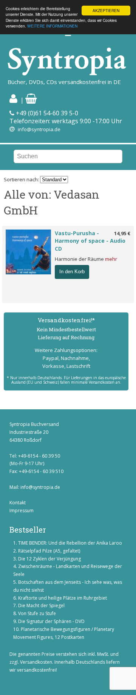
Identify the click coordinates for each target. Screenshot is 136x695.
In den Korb (72, 271)
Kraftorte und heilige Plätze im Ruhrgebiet (62, 598)
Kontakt (17, 502)
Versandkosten (36, 662)
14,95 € (122, 233)
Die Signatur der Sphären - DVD (51, 621)
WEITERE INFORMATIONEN (52, 26)
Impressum (21, 510)
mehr (111, 259)
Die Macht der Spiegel (41, 605)
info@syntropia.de (39, 129)
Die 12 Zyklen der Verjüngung (49, 559)
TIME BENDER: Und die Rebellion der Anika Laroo (70, 543)
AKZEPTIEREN (106, 10)
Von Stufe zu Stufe (37, 613)
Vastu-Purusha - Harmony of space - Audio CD (90, 241)
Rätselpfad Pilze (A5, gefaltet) (49, 551)
